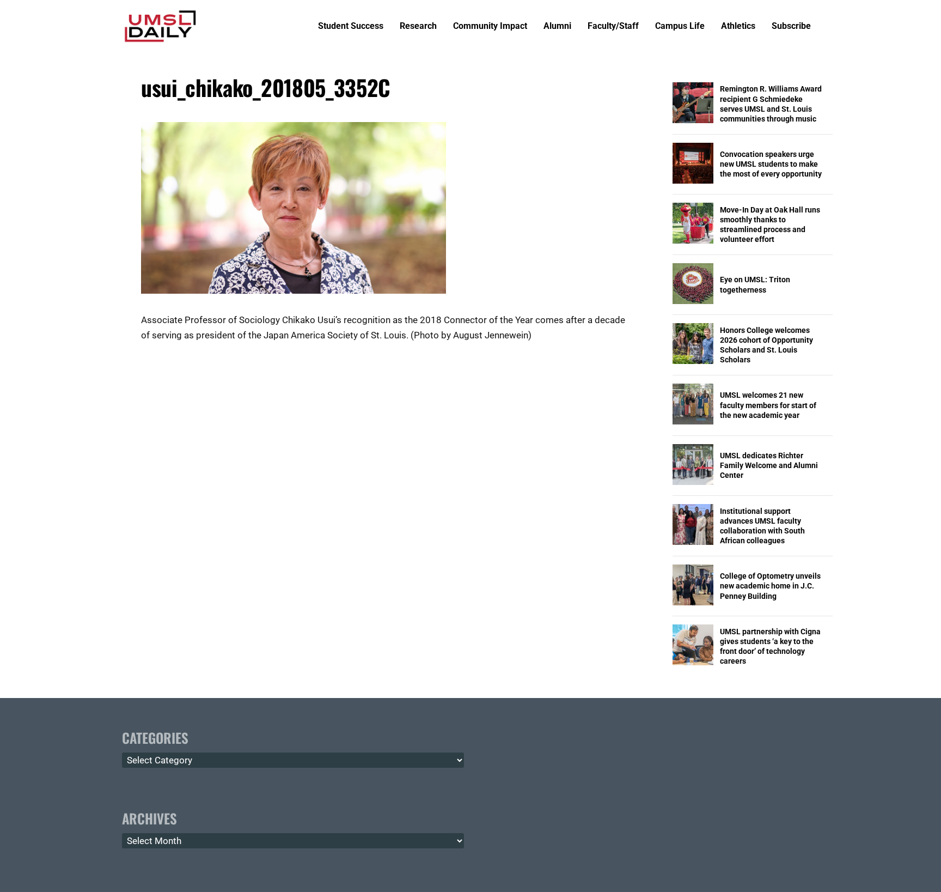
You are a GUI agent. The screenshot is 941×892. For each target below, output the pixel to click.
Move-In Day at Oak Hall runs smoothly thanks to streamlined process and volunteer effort (770, 224)
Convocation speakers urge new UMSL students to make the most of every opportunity (771, 164)
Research (418, 26)
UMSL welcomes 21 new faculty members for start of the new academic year (768, 405)
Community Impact (490, 26)
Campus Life (680, 26)
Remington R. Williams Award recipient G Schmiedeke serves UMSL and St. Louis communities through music (771, 103)
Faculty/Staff (613, 26)
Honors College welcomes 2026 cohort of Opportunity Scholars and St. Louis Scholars (766, 345)
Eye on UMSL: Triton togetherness (755, 284)
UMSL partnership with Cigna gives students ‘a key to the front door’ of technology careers (770, 646)
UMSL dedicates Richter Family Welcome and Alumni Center (769, 465)
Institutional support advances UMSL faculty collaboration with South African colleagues (762, 526)
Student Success (350, 26)
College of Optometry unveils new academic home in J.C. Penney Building (770, 586)
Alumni (557, 26)
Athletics (738, 26)
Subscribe (791, 26)
